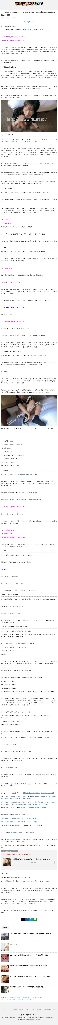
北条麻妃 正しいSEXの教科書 (31, 793)
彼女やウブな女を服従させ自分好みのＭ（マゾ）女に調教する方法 (29, 955)
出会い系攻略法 (47, 1009)
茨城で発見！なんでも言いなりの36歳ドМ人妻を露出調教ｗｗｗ (29, 987)
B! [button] (31, 919)
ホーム (5, 1009)
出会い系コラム (39, 1009)
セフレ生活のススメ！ (29, 1015)
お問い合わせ (38, 1011)
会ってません (14, 944)
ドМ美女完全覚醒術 (15, 832)
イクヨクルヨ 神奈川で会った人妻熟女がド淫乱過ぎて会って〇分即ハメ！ (24, 997)
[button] (23, 919)
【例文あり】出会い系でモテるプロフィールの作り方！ (19, 999)
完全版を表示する (29, 22)
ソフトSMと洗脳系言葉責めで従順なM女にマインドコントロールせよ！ (31, 976)
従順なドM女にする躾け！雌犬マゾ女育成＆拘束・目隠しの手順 (28, 965)
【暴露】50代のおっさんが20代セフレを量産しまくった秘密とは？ (32, 859)
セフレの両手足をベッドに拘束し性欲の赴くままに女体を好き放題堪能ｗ (31, 934)
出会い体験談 (21, 1009)
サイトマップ (31, 1011)
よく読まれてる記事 (13, 1009)
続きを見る (33, 862)
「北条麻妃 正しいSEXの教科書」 (16, 474)
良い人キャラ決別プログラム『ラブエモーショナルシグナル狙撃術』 (20, 822)
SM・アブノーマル (30, 1009)
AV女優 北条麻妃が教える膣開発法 (37, 807)
